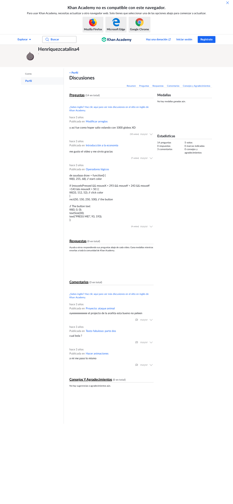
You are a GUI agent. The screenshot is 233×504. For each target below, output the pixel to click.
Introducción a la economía (102, 145)
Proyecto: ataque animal (100, 308)
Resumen (131, 86)
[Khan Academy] (117, 39)
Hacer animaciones (97, 353)
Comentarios (173, 86)
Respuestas (158, 86)
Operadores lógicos (97, 169)
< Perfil (73, 72)
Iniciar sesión (184, 39)
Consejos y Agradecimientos (196, 86)
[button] (30, 55)
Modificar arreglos (97, 121)
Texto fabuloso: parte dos (101, 331)
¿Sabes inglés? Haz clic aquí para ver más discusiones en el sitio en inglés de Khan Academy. (109, 109)
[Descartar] (227, 2)
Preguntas (144, 86)
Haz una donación (157, 39)
